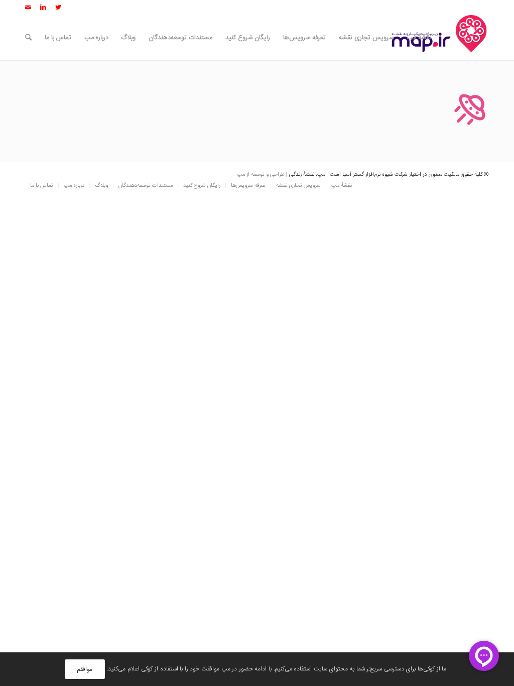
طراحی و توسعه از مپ (261, 174)
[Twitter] (58, 7)
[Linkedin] (43, 7)
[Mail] (28, 7)
